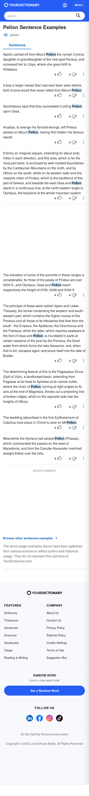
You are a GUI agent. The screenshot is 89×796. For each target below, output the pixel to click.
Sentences (17, 45)
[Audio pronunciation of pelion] (5, 34)
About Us (53, 613)
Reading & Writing (16, 658)
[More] (83, 74)
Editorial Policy (56, 635)
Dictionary (10, 613)
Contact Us (54, 620)
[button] (64, 5)
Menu (79, 5)
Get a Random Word (44, 691)
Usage (8, 650)
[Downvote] (74, 74)
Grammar (10, 635)
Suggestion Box (57, 658)
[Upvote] (59, 74)
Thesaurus (11, 620)
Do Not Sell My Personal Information (44, 734)
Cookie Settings (57, 643)
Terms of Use (55, 650)
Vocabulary (11, 643)
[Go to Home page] (22, 4)
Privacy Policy (56, 628)
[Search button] (78, 16)
